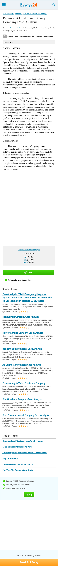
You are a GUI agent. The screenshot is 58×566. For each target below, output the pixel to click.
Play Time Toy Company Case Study (17, 470)
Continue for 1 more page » (29, 249)
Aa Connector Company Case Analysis (21, 364)
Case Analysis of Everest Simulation (17, 464)
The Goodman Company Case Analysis (22, 399)
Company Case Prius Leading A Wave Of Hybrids (22, 441)
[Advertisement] (29, 207)
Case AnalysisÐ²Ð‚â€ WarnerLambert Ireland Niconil (24, 452)
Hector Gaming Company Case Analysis (22, 332)
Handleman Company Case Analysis (20, 316)
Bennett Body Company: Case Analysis (22, 348)
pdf (25, 259)
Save (30, 272)
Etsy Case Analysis (10, 458)
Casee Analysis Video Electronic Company (23, 383)
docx (25, 262)
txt (25, 256)
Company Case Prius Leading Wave (17, 446)
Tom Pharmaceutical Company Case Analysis (25, 415)
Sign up (29, 494)
